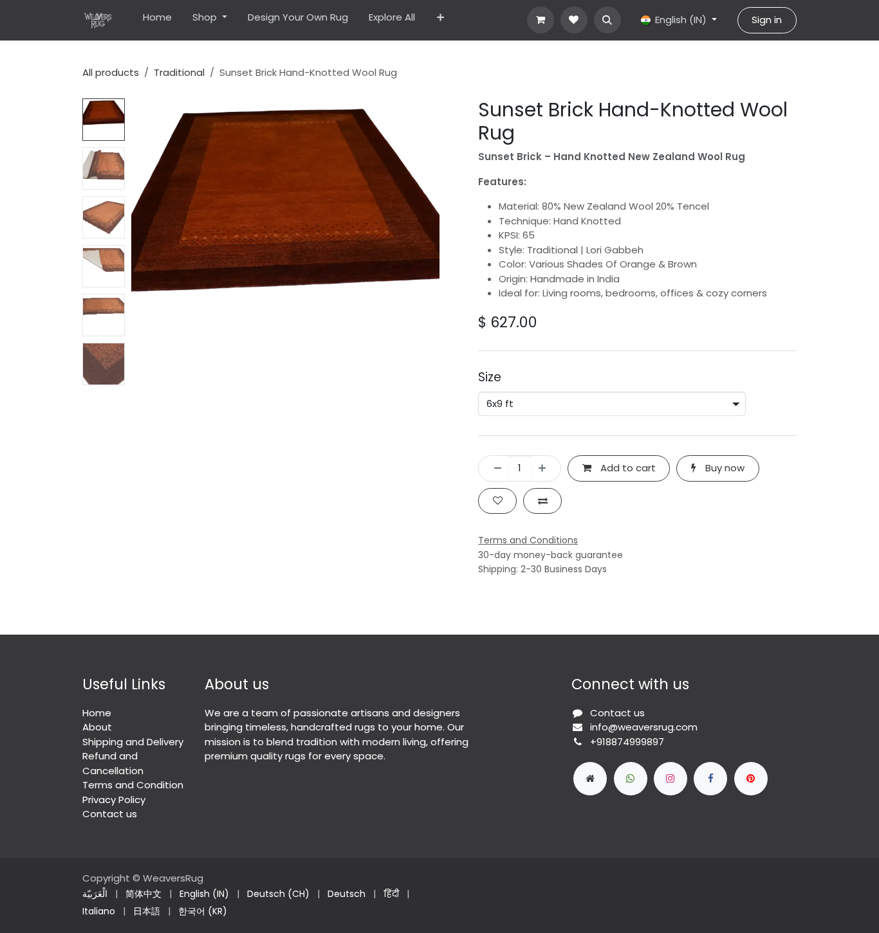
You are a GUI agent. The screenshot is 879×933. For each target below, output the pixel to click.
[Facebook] (710, 778)
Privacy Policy (113, 799)
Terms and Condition (132, 785)
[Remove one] (494, 468)
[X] (630, 778)
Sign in (767, 19)
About (97, 727)
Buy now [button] (724, 468)
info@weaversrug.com (644, 727)
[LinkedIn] (751, 778)
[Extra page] (590, 778)
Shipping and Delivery (132, 741)
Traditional (179, 72)
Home (96, 713)
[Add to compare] (542, 501)
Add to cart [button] (627, 468)
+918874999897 (627, 741)
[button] (607, 19)
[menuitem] (157, 20)
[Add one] (546, 468)
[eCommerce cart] (540, 19)
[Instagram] (670, 778)
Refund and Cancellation (112, 763)
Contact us (109, 813)
